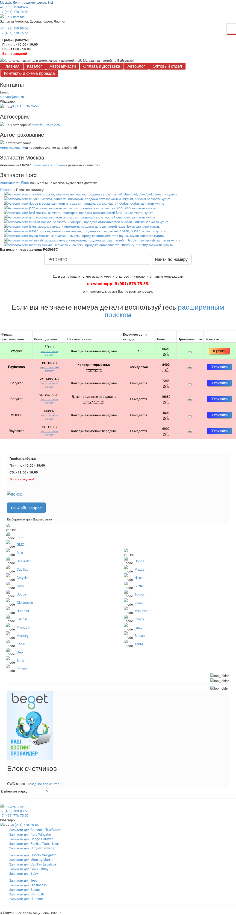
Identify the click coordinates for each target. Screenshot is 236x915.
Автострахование (13, 147)
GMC (20, 544)
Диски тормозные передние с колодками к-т (94, 398)
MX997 (49, 411)
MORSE (16, 414)
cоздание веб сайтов (43, 783)
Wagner (16, 351)
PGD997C (49, 362)
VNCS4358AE (49, 394)
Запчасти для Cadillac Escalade (32, 864)
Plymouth (23, 627)
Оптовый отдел (167, 66)
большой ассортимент (50, 165)
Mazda (140, 569)
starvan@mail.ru (12, 96)
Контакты (29, 73)
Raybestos (16, 366)
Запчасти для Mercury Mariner (32, 859)
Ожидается (139, 366)
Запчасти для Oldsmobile (28, 885)
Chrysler (16, 383)
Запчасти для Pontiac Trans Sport (34, 843)
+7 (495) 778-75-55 (14, 11)
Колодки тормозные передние (94, 351)
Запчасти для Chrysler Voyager (32, 848)
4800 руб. (166, 414)
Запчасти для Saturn (24, 889)
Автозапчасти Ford (14, 182)
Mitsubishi (142, 610)
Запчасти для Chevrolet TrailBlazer (35, 829)
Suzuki (139, 586)
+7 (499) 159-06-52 (14, 7)
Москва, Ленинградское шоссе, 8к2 (26, 2)
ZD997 (49, 346)
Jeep (20, 586)
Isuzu (138, 627)
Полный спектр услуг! (46, 124)
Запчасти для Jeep (23, 880)
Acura (139, 644)
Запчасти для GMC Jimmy (28, 868)
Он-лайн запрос (26, 508)
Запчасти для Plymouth (26, 894)
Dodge (21, 594)
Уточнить (219, 367)
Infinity (139, 619)
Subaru (140, 635)
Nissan (140, 577)
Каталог (34, 66)
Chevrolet (24, 561)
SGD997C (49, 426)
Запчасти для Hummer (26, 898)
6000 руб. (166, 430)
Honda (139, 561)
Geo (20, 652)
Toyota (140, 594)
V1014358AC (49, 379)
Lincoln (22, 619)
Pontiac (22, 668)
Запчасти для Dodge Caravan (31, 839)
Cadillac (22, 569)
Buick (20, 552)
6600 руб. (166, 350)
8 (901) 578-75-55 (25, 106)
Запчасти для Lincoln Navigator (32, 855)
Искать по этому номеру (49, 353)
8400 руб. (166, 366)
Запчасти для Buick (23, 873)
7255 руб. (166, 382)
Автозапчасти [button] (63, 66)
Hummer (23, 610)
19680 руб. (166, 398)
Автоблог (136, 66)
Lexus (139, 602)
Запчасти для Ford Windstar (30, 834)
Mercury (23, 635)
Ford (20, 536)
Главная (11, 66)
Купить (219, 351)
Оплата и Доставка (101, 66)
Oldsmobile (25, 602)
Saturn (21, 660)
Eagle (21, 644)
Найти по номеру (171, 259)
